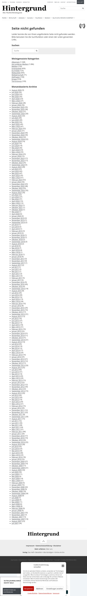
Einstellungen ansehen (54, 589)
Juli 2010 (15, 446)
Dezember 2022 (18, 184)
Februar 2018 (17, 254)
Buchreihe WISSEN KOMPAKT (63, 18)
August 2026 (17, 90)
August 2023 (17, 167)
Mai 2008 (15, 502)
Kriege (14, 79)
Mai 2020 (15, 212)
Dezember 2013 (18, 359)
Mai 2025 (15, 122)
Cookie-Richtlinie (32, 593)
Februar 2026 (17, 103)
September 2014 (18, 340)
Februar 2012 (17, 406)
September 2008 (18, 493)
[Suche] (83, 8)
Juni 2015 (15, 320)
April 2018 (16, 250)
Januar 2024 (16, 156)
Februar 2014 (17, 355)
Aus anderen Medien (20, 64)
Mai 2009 (15, 476)
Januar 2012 (16, 408)
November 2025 (18, 109)
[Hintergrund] (24, 8)
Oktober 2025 (17, 111)
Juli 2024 (15, 143)
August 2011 (17, 419)
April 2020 (16, 214)
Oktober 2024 (17, 137)
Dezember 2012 (18, 384)
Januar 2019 (16, 233)
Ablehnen (39, 589)
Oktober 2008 (17, 491)
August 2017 (17, 265)
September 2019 (18, 222)
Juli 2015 (15, 318)
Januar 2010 (16, 459)
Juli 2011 (15, 421)
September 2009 (18, 468)
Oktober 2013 (17, 363)
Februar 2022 (17, 205)
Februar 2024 (17, 154)
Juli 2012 (15, 395)
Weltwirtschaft (17, 75)
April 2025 (16, 124)
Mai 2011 (15, 425)
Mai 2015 (15, 323)
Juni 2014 (15, 346)
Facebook (19, 2)
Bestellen (38, 552)
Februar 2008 (17, 508)
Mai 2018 (15, 248)
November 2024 (18, 135)
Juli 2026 (15, 92)
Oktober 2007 (17, 517)
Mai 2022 (15, 199)
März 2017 (16, 276)
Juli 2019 (15, 224)
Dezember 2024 (18, 133)
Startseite (50, 2)
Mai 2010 (15, 451)
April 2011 (16, 427)
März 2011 (16, 429)
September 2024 (18, 139)
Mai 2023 (15, 173)
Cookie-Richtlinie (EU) (68, 560)
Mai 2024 (15, 148)
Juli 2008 (15, 498)
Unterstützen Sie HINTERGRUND (9, 591)
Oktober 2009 (17, 466)
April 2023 (16, 175)
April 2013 (16, 376)
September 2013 (18, 365)
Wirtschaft (12, 18)
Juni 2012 (15, 397)
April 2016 (16, 299)
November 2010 (18, 438)
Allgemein (16, 62)
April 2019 (16, 229)
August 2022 (17, 192)
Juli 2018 (15, 246)
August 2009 (17, 470)
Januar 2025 (16, 131)
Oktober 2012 (17, 389)
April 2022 (16, 201)
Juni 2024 (15, 145)
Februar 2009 (17, 483)
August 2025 (17, 116)
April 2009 (16, 478)
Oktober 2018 (17, 239)
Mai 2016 (15, 297)
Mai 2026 (15, 96)
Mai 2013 (15, 374)
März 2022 (16, 203)
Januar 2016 (16, 306)
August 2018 (17, 244)
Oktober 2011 (17, 414)
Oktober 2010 (17, 440)
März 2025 (16, 126)
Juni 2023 (15, 171)
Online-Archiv (59, 552)
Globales (22, 18)
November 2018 (18, 237)
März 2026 (16, 101)
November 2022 (18, 186)
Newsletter (26, 2)
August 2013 (17, 367)
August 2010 (17, 444)
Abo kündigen (48, 552)
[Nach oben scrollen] (43, 541)
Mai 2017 (15, 271)
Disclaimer (57, 546)
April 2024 (16, 150)
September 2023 (18, 165)
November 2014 (18, 335)
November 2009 (18, 463)
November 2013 (18, 361)
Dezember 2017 (18, 259)
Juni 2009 (15, 474)
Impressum (56, 593)
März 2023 (16, 177)
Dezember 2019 (18, 218)
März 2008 (16, 506)
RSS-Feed (4, 2)
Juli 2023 (15, 169)
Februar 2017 (17, 278)
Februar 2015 (17, 329)
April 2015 (16, 325)
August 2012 (17, 393)
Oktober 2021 (17, 207)
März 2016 (16, 301)
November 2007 (18, 515)
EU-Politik (15, 70)
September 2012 (18, 391)
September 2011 (18, 416)
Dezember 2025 (18, 107)
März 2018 (16, 252)
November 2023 (18, 160)
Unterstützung (71, 2)
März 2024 (16, 152)
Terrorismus (17, 81)
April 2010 (16, 453)
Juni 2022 (15, 197)
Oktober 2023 (17, 163)
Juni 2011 (15, 423)
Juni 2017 (15, 269)
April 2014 (16, 350)
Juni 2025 (15, 120)
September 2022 (18, 190)
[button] (63, 566)
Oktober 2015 (17, 312)
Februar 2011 (17, 431)
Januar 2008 (16, 510)
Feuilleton (38, 18)
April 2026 (16, 99)
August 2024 (17, 141)
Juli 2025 (15, 118)
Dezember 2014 (18, 333)
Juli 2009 (15, 472)
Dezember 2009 (18, 461)
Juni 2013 (15, 372)
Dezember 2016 (18, 282)
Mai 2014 (15, 348)
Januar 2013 (16, 382)
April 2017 (16, 273)
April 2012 (16, 402)
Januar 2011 (16, 434)
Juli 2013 (15, 370)
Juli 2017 (15, 267)
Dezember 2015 (18, 308)
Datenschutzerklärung (45, 593)
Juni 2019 (15, 227)
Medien (47, 18)
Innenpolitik (16, 68)
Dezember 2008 (18, 487)
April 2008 (16, 504)
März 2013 (16, 378)
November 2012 (18, 387)
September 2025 (18, 113)
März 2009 (16, 480)
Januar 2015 (16, 331)
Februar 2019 (17, 231)
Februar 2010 (17, 457)
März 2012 (16, 404)
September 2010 (18, 442)
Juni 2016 (15, 295)
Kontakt (63, 2)
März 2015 (16, 327)
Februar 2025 (17, 128)
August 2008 (17, 495)
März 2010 (16, 455)
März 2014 (16, 352)
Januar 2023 (16, 182)
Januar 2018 (16, 256)
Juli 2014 (15, 344)
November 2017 (18, 261)
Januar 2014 (16, 357)
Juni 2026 (15, 94)
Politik (4, 18)
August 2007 (17, 521)
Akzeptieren (28, 589)
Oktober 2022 (17, 188)
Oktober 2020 (17, 209)
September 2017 (18, 263)
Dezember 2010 (18, 436)
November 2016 (18, 284)
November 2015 (18, 310)
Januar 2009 (16, 485)
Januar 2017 (16, 280)
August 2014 (17, 342)
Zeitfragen (16, 77)
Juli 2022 (15, 195)
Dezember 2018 (18, 235)
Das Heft (80, 2)
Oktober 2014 (17, 338)
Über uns (56, 2)
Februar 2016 (17, 303)
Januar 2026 (16, 105)
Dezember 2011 (18, 410)
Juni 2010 (15, 448)
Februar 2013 (17, 380)
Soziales (30, 18)
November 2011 (18, 412)
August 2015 (17, 316)
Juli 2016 (15, 293)
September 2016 (18, 288)
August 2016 (17, 291)
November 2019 (18, 220)
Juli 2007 (15, 523)
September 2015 (18, 314)
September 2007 (18, 519)
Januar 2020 (16, 216)
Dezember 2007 (18, 512)
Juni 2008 (15, 500)
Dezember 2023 (18, 158)
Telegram (12, 2)
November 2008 (18, 489)
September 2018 (18, 241)
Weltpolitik (16, 73)
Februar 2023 (17, 180)
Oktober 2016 (17, 286)
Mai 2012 (15, 399)
